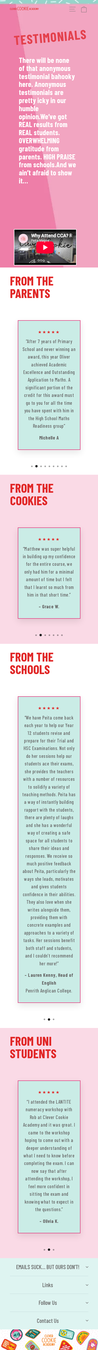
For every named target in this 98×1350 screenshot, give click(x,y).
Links (47, 1284)
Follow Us (48, 1302)
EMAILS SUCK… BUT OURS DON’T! (47, 1266)
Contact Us (48, 1320)
